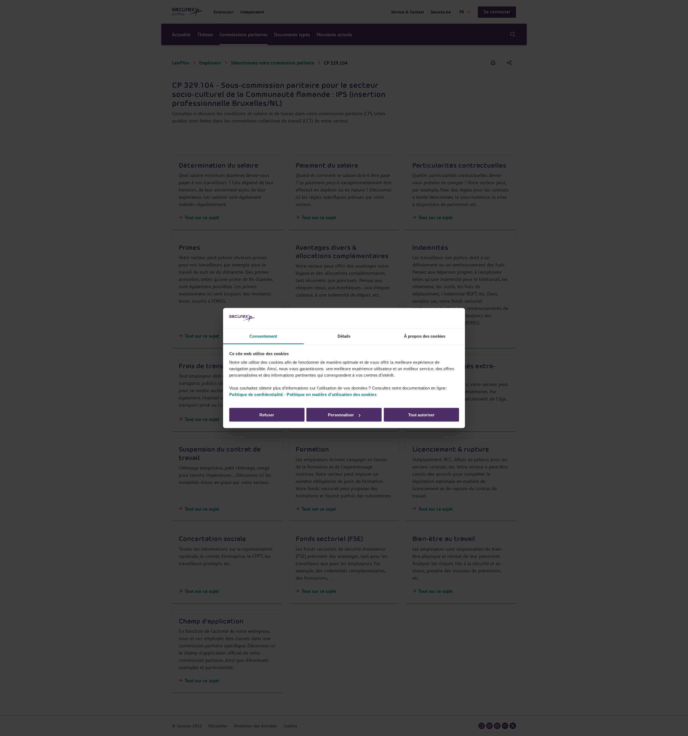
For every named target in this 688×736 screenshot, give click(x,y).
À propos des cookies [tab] (424, 336)
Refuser (266, 415)
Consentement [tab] (263, 336)
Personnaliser (341, 415)
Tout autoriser (421, 415)
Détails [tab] (344, 336)
